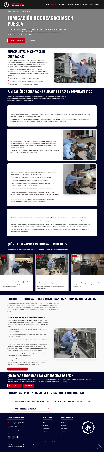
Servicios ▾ (54, 4)
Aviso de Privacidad (45, 442)
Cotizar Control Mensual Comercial (17, 369)
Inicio (47, 4)
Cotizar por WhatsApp (16, 40)
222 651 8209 (13, 427)
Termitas (63, 431)
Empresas (71, 4)
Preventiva (64, 434)
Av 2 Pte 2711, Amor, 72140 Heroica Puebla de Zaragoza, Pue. (18, 423)
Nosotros (78, 4)
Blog (91, 4)
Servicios (16, 11)
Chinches (63, 422)
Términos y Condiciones (58, 442)
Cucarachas (64, 425)
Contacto (97, 4)
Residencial (62, 4)
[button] (99, 447)
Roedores (64, 428)
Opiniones (86, 4)
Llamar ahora (32, 40)
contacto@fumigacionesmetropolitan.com (20, 430)
